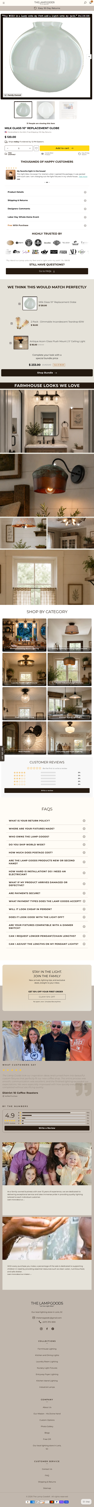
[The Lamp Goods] (44, 3)
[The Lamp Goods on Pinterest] (52, 1328)
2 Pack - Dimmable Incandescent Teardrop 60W (57, 321)
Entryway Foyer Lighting (47, 1374)
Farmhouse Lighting (47, 1349)
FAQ (47, 1475)
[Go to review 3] (48, 182)
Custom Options (47, 1420)
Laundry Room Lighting (47, 1361)
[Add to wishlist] (36, 148)
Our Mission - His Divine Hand (47, 1413)
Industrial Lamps (47, 1387)
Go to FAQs (45, 271)
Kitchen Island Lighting (47, 1381)
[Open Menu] (3, 3)
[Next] (89, 56)
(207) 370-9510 (49, 1322)
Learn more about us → (16, 1200)
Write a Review (47, 1128)
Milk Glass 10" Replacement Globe (57, 302)
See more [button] (82, 176)
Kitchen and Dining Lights (47, 1355)
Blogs (47, 1433)
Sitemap (47, 1488)
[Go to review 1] (45, 182)
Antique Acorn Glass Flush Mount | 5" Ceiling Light (57, 341)
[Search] (85, 3)
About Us (47, 1407)
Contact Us (47, 1469)
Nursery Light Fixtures (47, 1368)
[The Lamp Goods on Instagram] (41, 1328)
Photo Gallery (47, 1426)
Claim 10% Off (47, 997)
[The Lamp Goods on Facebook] (47, 1328)
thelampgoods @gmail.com (49, 1318)
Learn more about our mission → (19, 1274)
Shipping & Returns (47, 1482)
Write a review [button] (47, 790)
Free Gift (47, 1439)
